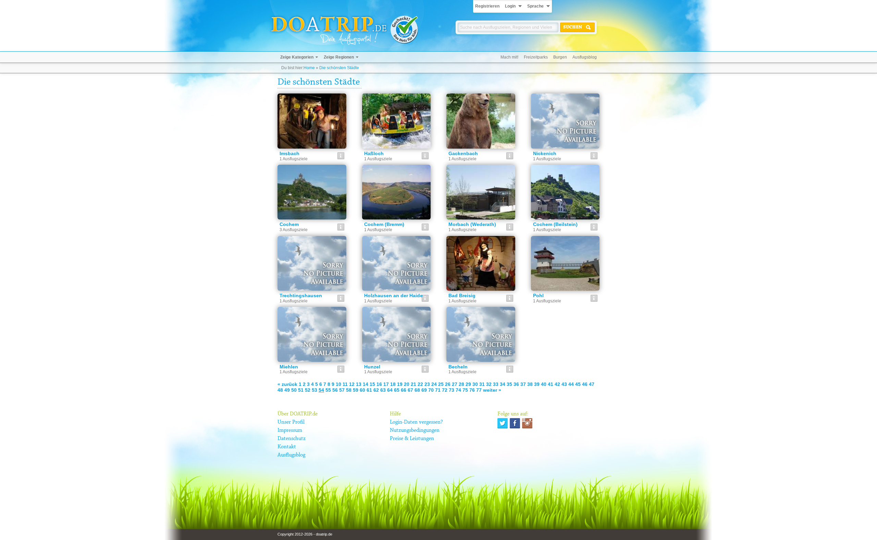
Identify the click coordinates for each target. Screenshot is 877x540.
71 (438, 390)
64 (390, 390)
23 (427, 384)
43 (564, 384)
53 (314, 390)
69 (424, 390)
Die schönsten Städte (339, 67)
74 (458, 390)
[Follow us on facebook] (515, 423)
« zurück (287, 384)
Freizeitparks (536, 57)
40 (543, 384)
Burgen (560, 57)
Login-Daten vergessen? (416, 422)
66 (403, 390)
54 (321, 390)
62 (376, 390)
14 (365, 384)
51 (301, 390)
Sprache (535, 6)
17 (386, 384)
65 (396, 390)
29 (468, 384)
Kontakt (286, 447)
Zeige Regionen (339, 57)
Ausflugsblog (584, 57)
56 (335, 390)
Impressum (289, 430)
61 (369, 390)
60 (362, 390)
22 (420, 384)
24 (434, 384)
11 (345, 384)
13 (358, 384)
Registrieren (487, 6)
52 (307, 390)
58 (348, 390)
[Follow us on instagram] (527, 423)
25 (441, 384)
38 (530, 384)
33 (495, 384)
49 (287, 390)
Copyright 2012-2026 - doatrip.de (304, 534)
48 (280, 390)
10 (338, 384)
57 (342, 390)
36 (516, 384)
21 (413, 384)
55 (328, 390)
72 (444, 390)
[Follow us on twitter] (502, 423)
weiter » (492, 390)
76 (472, 390)
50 (294, 390)
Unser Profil (291, 422)
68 (417, 390)
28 (461, 384)
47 (591, 384)
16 (379, 384)
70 (431, 390)
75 (465, 390)
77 (479, 390)
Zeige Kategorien (296, 57)
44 (571, 384)
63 (383, 390)
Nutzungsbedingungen (415, 430)
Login (510, 6)
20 (406, 384)
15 (372, 384)
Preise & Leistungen (412, 438)
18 (393, 384)
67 (410, 390)
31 (482, 384)
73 (451, 390)
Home (309, 67)
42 (557, 384)
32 (489, 384)
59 (355, 390)
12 (352, 384)
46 (585, 384)
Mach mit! (509, 57)
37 (523, 384)
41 (550, 384)
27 (454, 384)
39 (537, 384)
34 (502, 384)
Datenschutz (291, 438)
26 (447, 384)
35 (509, 384)
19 (400, 384)
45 (578, 384)
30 (475, 384)
